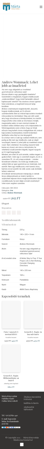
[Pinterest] (14, 213)
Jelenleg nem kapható (11, 383)
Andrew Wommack (14, 193)
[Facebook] (4, 213)
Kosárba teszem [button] (11, 337)
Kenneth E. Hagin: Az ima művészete (33, 333)
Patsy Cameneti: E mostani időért (11, 333)
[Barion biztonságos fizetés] (11, 427)
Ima (11, 190)
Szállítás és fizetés (31, 403)
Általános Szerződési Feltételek (32, 398)
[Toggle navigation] (41, 6)
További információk (11, 220)
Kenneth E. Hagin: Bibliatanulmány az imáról (11, 378)
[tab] (22, 220)
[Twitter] (9, 213)
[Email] (19, 213)
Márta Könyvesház (31, 437)
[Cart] (36, 7)
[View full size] (5, 20)
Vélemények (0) (9, 224)
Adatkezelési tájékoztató (29, 408)
